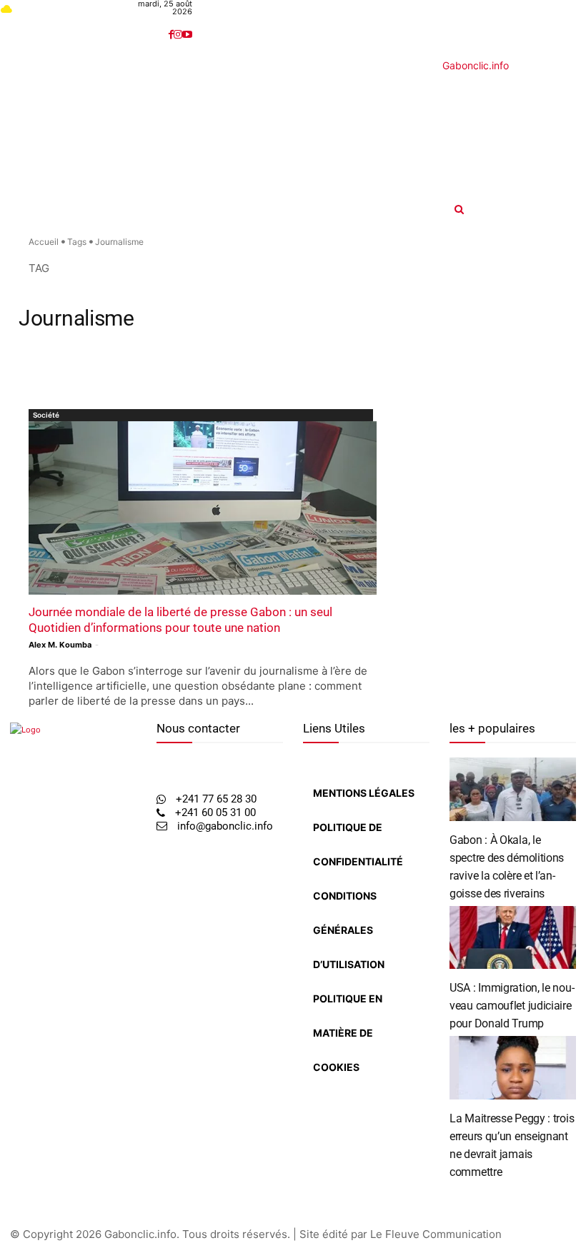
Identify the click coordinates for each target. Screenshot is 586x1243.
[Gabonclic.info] (214, 129)
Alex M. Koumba (60, 645)
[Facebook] (171, 34)
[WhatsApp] (41, 989)
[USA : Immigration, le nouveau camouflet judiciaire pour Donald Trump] (513, 938)
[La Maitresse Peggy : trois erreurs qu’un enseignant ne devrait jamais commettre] (513, 1067)
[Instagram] (178, 34)
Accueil (44, 241)
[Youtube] (187, 34)
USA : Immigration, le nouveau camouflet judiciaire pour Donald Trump (512, 1005)
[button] (520, 209)
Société (46, 415)
